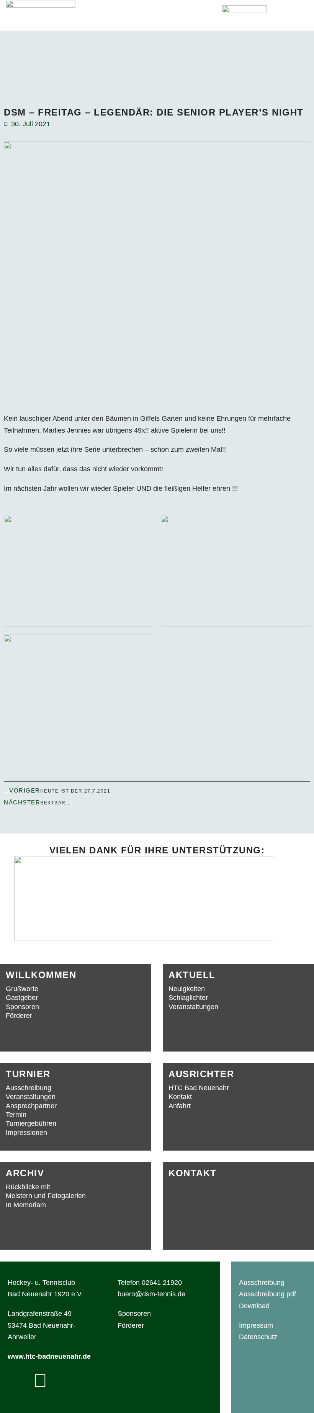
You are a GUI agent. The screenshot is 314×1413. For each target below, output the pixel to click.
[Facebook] (17, 1381)
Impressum (256, 1325)
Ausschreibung (262, 1282)
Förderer (131, 1325)
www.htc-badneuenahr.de (49, 1356)
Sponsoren (134, 1313)
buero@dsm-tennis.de (151, 1294)
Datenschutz (258, 1337)
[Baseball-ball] (40, 1381)
